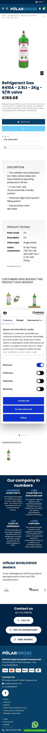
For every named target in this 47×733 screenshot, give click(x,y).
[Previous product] (43, 16)
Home (6, 699)
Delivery (7, 705)
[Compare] (11, 308)
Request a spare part (12, 713)
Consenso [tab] (7, 320)
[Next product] (44, 16)
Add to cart (25, 122)
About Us (7, 702)
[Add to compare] (23, 128)
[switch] (40, 373)
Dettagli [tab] (20, 320)
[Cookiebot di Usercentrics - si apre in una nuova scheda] (33, 313)
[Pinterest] (8, 136)
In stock (10, 266)
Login (6, 719)
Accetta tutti (23, 401)
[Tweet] (5, 136)
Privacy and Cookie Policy (14, 711)
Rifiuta (23, 418)
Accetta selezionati (23, 409)
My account (8, 722)
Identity (6, 725)
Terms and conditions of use (15, 708)
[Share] (2, 136)
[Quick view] (14, 308)
